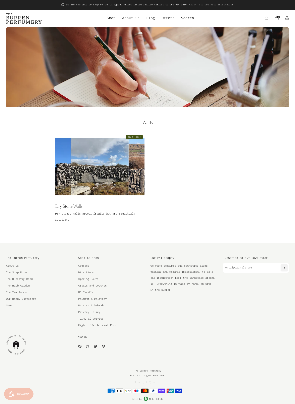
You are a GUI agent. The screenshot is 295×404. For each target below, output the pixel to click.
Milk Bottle (156, 399)
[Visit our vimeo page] (103, 346)
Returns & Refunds (91, 305)
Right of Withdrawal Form (97, 325)
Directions (86, 272)
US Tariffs (86, 292)
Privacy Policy (89, 312)
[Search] (266, 18)
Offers (168, 18)
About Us (131, 18)
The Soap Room (16, 272)
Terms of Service (91, 319)
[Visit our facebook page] (80, 346)
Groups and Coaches (92, 286)
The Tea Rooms (16, 292)
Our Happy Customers (21, 299)
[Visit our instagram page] (88, 346)
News (9, 305)
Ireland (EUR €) (143, 382)
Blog (150, 18)
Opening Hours (88, 279)
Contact (83, 266)
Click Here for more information (211, 5)
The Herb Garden (18, 286)
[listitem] (147, 5)
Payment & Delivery (92, 299)
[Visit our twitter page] (95, 346)
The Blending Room (19, 279)
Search (187, 18)
